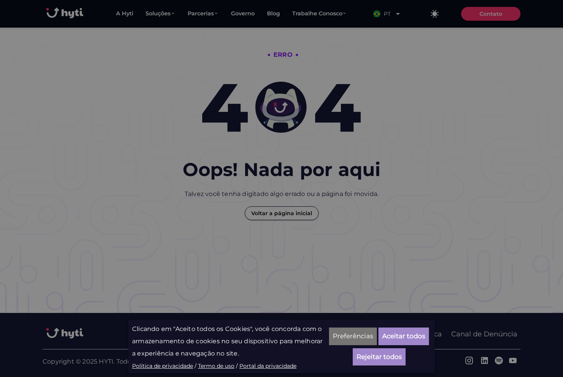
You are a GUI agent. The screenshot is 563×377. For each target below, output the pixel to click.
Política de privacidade (162, 365)
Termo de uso (216, 365)
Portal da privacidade (267, 365)
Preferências (353, 336)
